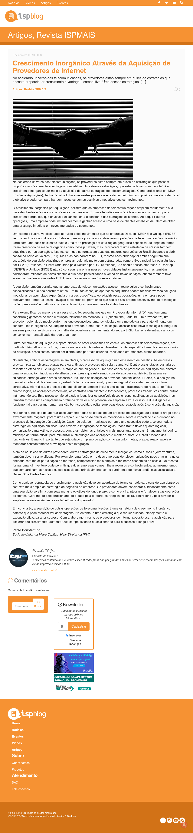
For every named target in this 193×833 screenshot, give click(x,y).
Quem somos (21, 763)
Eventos (62, 2)
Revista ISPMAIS (65, 34)
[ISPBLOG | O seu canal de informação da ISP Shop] (24, 16)
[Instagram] (169, 820)
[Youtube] (174, 2)
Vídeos (30, 2)
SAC (15, 782)
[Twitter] (166, 2)
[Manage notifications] (184, 825)
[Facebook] (159, 2)
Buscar (38, 606)
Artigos (46, 2)
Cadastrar (78, 626)
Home (16, 723)
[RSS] (181, 2)
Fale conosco (21, 789)
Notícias (14, 2)
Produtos (18, 769)
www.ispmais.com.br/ (44, 570)
